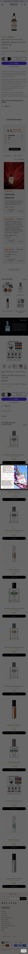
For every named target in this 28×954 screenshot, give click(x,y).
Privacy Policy (7, 485)
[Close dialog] (26, 466)
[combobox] (2, 479)
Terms (10, 485)
